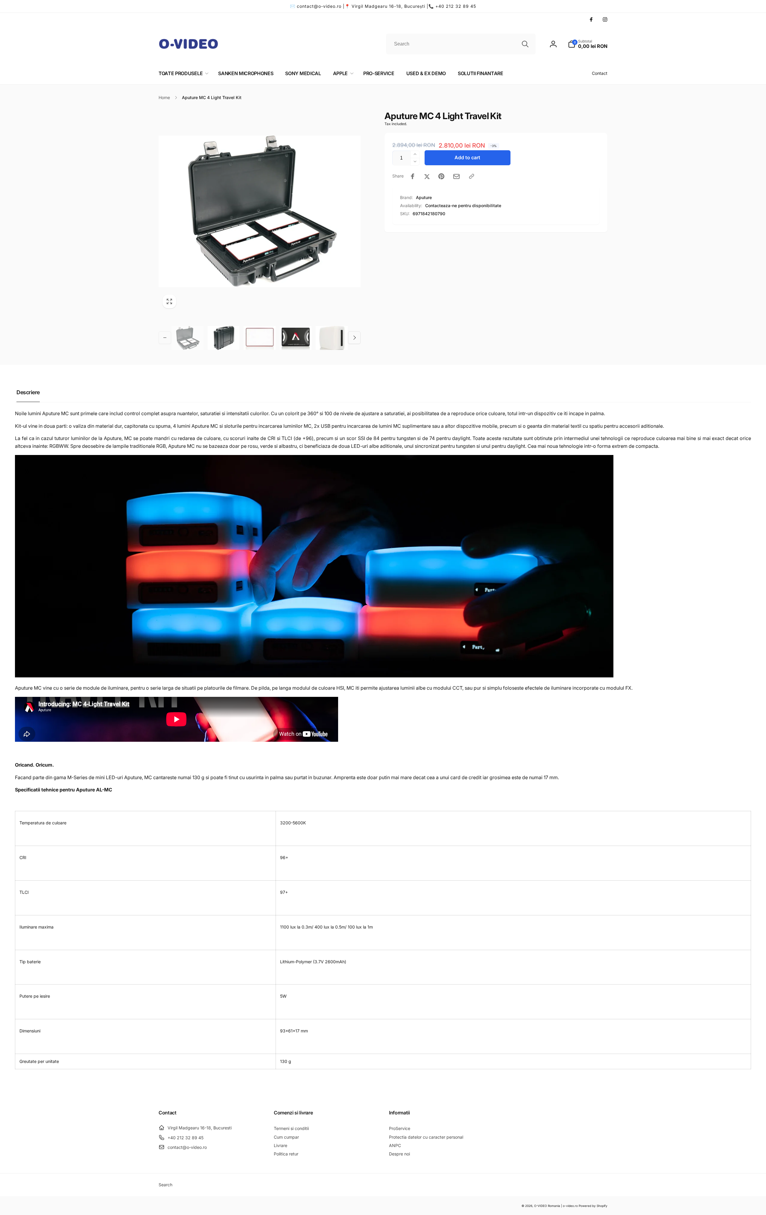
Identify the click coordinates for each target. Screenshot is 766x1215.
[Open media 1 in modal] (260, 211)
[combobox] (461, 44)
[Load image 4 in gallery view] (296, 337)
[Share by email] (456, 176)
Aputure (424, 197)
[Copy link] (472, 176)
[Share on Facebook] (413, 176)
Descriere (28, 392)
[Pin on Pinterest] (441, 176)
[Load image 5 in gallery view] (332, 337)
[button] (587, 44)
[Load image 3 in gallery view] (260, 337)
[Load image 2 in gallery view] (224, 337)
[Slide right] (354, 337)
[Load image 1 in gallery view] (187, 337)
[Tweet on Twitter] (427, 176)
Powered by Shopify (593, 1206)
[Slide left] (165, 337)
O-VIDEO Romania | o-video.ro (556, 1206)
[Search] (525, 44)
